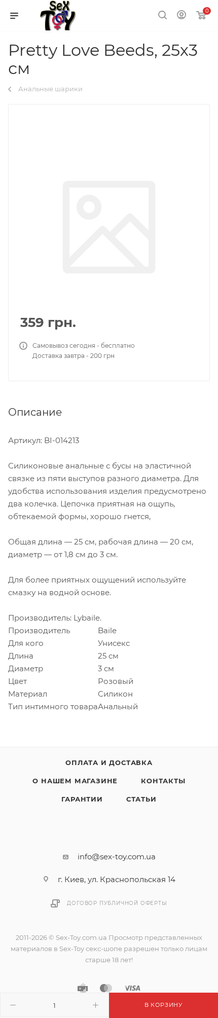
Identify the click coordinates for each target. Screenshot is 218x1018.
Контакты (163, 781)
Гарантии (81, 799)
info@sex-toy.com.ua (117, 856)
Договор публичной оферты (117, 903)
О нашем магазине (75, 781)
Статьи (141, 799)
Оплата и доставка (109, 762)
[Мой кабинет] (181, 16)
